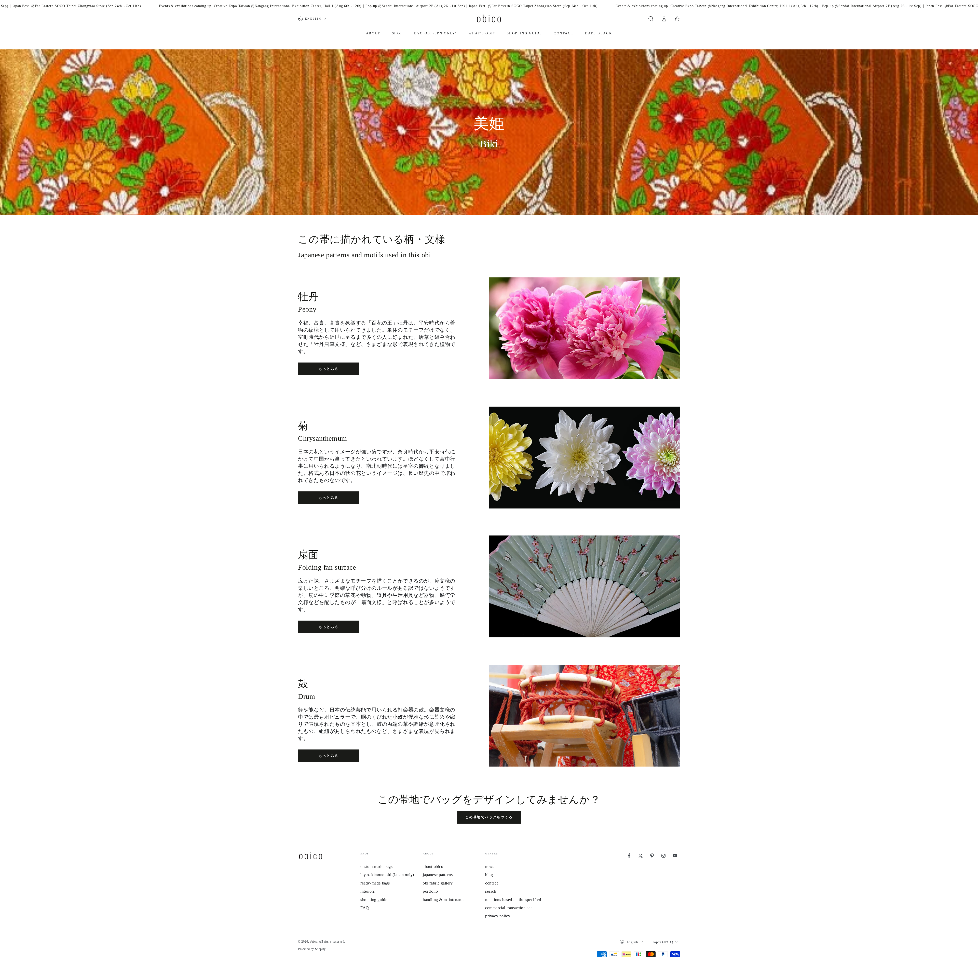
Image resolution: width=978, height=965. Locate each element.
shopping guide (373, 899)
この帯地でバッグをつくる (489, 817)
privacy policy (497, 916)
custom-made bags (376, 866)
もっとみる (328, 369)
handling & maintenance (444, 899)
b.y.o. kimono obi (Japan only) (387, 875)
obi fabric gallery (438, 883)
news (489, 866)
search (490, 891)
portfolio (430, 891)
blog (489, 875)
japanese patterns (438, 875)
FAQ (364, 908)
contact (491, 883)
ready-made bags (375, 883)
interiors (367, 891)
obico (313, 941)
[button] (650, 18)
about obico (433, 866)
